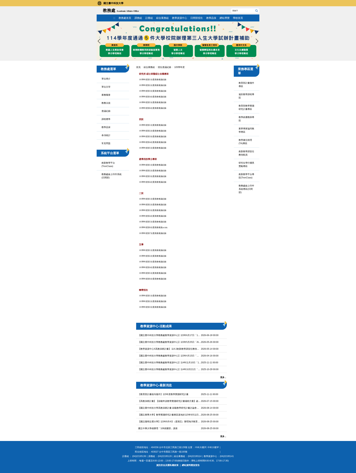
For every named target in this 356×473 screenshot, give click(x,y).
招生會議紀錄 (164, 67)
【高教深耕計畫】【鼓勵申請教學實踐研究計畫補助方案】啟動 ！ (169, 401)
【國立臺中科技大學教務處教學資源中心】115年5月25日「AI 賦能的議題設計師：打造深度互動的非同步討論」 (169, 342)
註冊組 (149, 18)
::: (114, 18)
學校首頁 (238, 18)
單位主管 (106, 87)
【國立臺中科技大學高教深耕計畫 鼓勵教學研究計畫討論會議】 (169, 408)
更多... (223, 377)
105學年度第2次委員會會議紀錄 (152, 256)
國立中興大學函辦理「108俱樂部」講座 (158, 428)
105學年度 (179, 67)
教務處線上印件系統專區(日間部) (246, 189)
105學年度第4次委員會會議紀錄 (152, 267)
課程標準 (106, 119)
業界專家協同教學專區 (246, 130)
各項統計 (106, 135)
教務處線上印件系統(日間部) (112, 176)
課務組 (138, 18)
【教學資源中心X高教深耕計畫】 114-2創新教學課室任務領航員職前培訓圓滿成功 (169, 349)
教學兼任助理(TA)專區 (245, 142)
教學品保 (211, 18)
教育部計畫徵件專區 (246, 84)
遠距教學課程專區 (246, 96)
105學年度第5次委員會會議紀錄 (152, 273)
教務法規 (106, 103)
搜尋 (256, 10)
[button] (100, 41)
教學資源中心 (179, 18)
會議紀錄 (106, 111)
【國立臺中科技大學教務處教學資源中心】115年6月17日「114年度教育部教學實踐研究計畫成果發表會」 (169, 335)
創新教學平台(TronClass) (108, 164)
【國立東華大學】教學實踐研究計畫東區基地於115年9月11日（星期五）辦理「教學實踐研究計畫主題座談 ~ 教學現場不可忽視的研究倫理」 (169, 415)
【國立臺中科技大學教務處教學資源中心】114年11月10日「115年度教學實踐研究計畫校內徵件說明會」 (169, 362)
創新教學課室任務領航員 (246, 153)
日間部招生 (196, 18)
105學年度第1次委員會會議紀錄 (152, 250)
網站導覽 (225, 18)
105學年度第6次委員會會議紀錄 (152, 279)
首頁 (138, 67)
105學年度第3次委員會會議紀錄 (152, 262)
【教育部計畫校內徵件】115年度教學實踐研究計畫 (163, 394)
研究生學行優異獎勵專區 (246, 164)
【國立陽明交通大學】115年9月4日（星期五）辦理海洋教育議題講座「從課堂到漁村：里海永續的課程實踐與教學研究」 (169, 421)
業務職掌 (106, 95)
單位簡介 (106, 79)
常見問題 (106, 143)
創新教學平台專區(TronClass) (246, 176)
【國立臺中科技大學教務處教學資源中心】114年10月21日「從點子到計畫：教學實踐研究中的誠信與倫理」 (169, 369)
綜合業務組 (162, 18)
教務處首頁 (125, 18)
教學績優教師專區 (246, 119)
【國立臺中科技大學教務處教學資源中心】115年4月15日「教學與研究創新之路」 (169, 356)
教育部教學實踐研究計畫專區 (246, 107)
